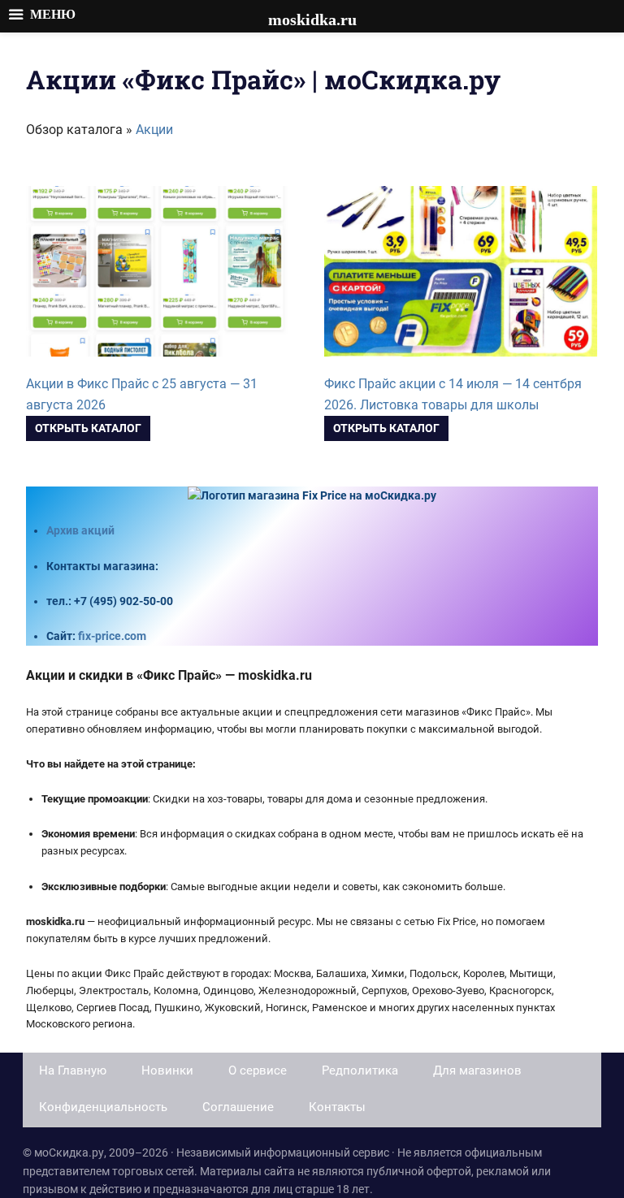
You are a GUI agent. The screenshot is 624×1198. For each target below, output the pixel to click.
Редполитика (360, 1070)
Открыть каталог (88, 428)
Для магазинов (477, 1070)
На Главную (72, 1070)
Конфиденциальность (103, 1107)
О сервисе (257, 1070)
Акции (154, 129)
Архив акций (80, 530)
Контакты (337, 1107)
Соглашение (238, 1107)
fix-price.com (112, 635)
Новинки (167, 1070)
